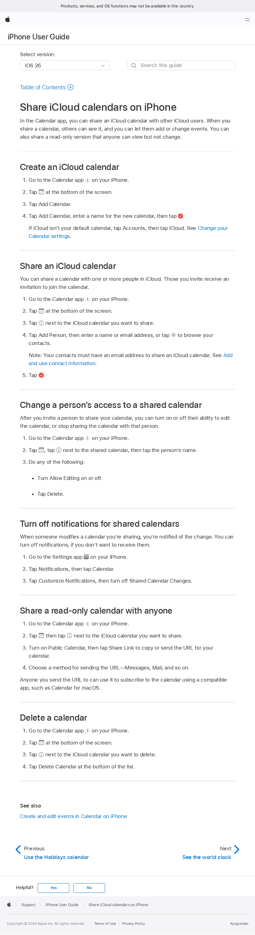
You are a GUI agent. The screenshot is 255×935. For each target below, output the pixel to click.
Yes (53, 888)
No (89, 888)
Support (28, 905)
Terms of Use (105, 923)
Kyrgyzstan (239, 923)
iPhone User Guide (39, 36)
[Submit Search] (134, 65)
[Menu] (247, 19)
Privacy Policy (133, 923)
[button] (47, 87)
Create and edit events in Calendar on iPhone (73, 816)
